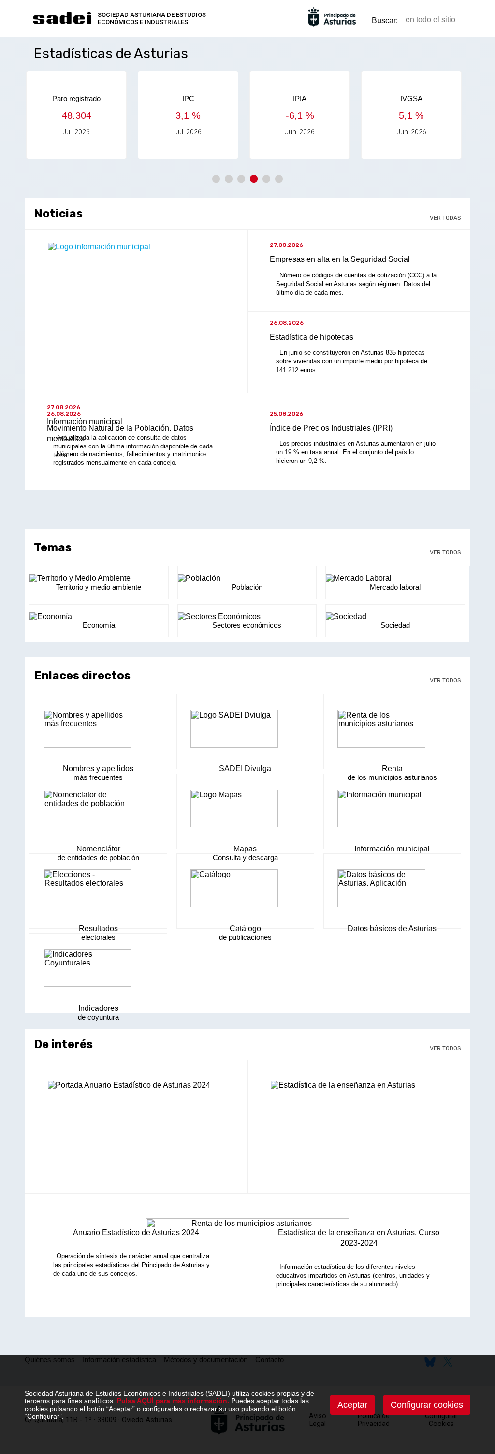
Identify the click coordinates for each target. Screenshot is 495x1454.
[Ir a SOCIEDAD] (395, 616)
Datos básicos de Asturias (392, 928)
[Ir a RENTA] (392, 729)
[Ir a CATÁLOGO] (245, 889)
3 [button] (241, 179)
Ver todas (445, 218)
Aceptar (352, 1405)
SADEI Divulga (245, 768)
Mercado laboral (395, 587)
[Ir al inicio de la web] (61, 23)
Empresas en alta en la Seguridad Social (340, 259)
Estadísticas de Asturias (111, 53)
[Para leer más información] (136, 1146)
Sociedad (395, 625)
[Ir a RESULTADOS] (98, 889)
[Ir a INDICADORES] (98, 968)
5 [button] (266, 179)
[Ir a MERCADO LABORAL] (395, 578)
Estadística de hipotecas (311, 337)
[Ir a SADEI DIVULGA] (245, 729)
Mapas (245, 849)
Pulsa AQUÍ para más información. (173, 1401)
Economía (99, 625)
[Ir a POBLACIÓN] (247, 578)
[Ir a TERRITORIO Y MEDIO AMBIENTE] (98, 578)
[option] (115, 115)
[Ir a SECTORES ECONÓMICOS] (247, 616)
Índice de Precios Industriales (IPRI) (331, 428)
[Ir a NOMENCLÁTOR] (98, 809)
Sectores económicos (246, 625)
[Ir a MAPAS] (245, 809)
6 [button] (279, 179)
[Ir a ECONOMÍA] (98, 616)
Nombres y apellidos (98, 768)
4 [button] (254, 179)
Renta (392, 768)
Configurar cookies (427, 1405)
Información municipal (392, 849)
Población (247, 587)
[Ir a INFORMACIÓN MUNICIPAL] (392, 809)
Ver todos (445, 552)
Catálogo (245, 928)
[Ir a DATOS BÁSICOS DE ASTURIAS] (392, 889)
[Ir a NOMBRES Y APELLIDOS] (98, 729)
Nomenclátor (98, 849)
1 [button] (216, 179)
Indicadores (98, 1008)
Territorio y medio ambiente (98, 587)
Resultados (98, 928)
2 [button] (229, 179)
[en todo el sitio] (479, 20)
